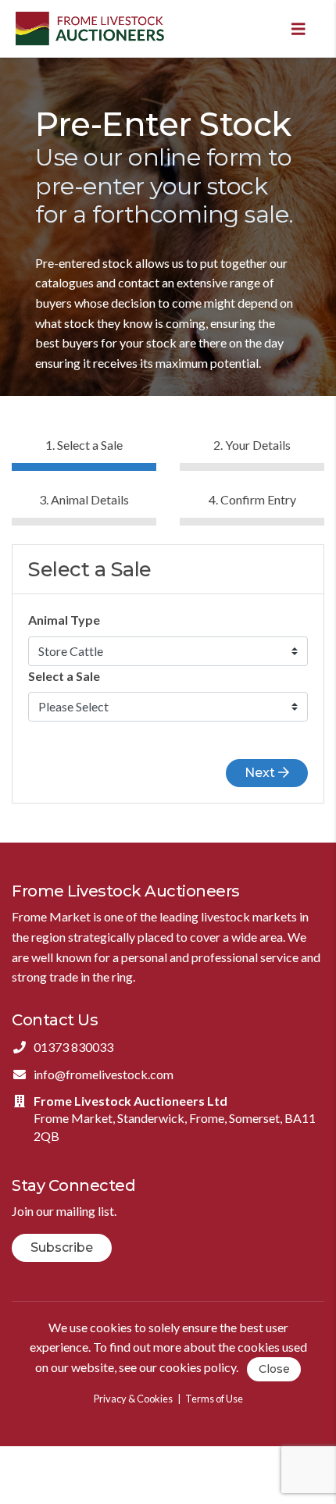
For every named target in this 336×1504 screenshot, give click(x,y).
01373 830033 (73, 1046)
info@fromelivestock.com (103, 1074)
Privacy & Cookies (133, 1398)
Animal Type (64, 619)
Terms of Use (214, 1398)
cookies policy (197, 1367)
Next (261, 772)
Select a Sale (64, 675)
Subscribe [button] (61, 1247)
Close (274, 1369)
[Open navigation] (298, 28)
